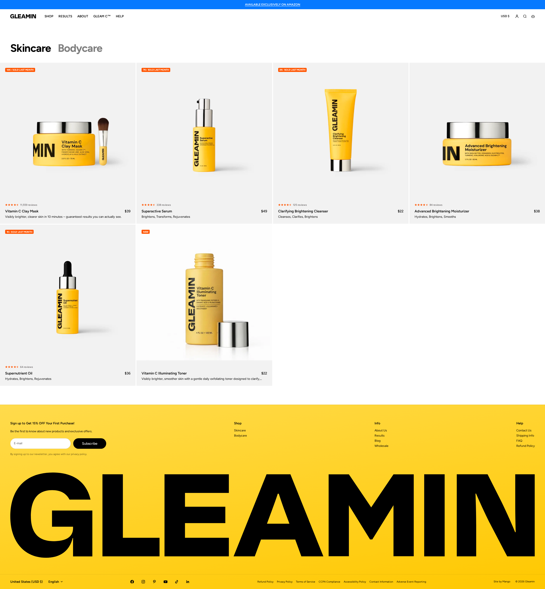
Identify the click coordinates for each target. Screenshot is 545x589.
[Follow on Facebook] (132, 582)
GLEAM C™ (102, 16)
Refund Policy (525, 446)
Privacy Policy (285, 581)
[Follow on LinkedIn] (188, 582)
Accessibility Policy (355, 581)
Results (380, 435)
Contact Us (524, 430)
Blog (378, 441)
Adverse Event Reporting (411, 581)
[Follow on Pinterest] (154, 582)
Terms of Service (305, 581)
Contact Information (381, 581)
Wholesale (381, 446)
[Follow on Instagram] (143, 582)
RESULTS (65, 16)
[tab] (30, 48)
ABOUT (82, 16)
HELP (120, 16)
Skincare (240, 430)
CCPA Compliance (329, 581)
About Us (381, 430)
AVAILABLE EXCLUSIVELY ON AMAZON (272, 4)
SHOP (49, 16)
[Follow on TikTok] (177, 582)
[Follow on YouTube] (165, 582)
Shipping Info (525, 435)
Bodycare (240, 435)
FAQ (519, 441)
